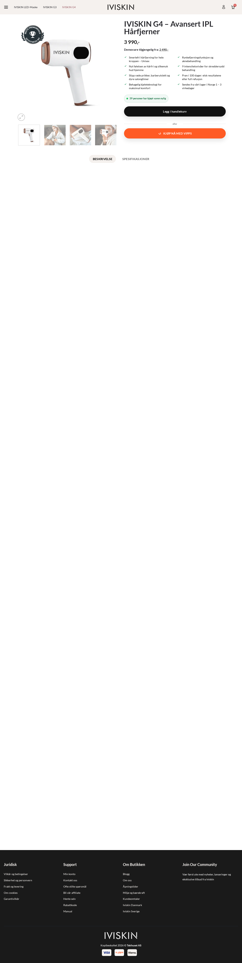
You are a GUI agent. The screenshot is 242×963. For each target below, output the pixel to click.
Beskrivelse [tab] (102, 159)
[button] (21, 117)
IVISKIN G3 (50, 7)
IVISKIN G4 (69, 7)
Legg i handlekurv (175, 111)
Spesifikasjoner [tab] (135, 159)
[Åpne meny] (6, 7)
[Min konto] (223, 7)
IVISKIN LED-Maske (25, 7)
